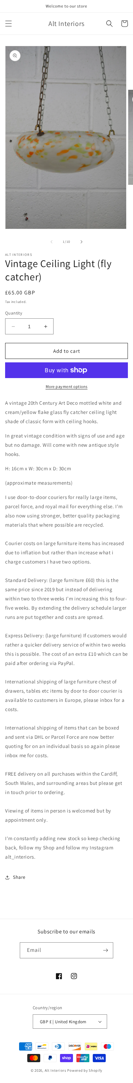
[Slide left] (51, 241)
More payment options (67, 386)
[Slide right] (81, 241)
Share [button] (19, 877)
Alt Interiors (55, 1070)
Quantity (13, 313)
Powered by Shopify (84, 1070)
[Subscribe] (105, 950)
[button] (8, 23)
